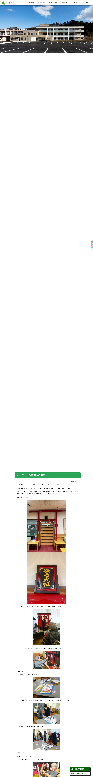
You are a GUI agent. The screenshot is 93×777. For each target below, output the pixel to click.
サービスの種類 (53, 2)
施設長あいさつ (42, 2)
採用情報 (75, 2)
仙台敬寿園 (31, 2)
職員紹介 (64, 2)
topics (86, 2)
